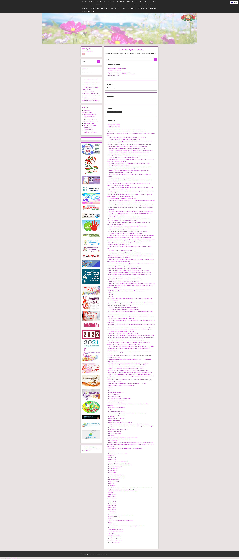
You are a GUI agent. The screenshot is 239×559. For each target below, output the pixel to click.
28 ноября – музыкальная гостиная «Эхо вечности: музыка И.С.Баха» (126, 341)
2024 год (110, 292)
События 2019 (112, 502)
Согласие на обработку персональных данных (120, 514)
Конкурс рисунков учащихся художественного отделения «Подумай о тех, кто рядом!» (131, 426)
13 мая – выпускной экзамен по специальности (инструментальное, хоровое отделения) (131, 200)
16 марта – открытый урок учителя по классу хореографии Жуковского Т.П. (128, 226)
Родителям (143, 1)
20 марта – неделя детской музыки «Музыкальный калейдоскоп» (125, 279)
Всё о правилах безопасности (116, 392)
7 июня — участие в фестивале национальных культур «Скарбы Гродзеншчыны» (129, 374)
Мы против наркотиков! (114, 433)
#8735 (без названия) (114, 124)
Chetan (8, 558)
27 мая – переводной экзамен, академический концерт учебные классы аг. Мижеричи (131, 335)
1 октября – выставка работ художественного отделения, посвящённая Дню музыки (130, 150)
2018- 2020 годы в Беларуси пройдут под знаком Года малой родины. (126, 291)
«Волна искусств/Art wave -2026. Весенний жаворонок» (122, 73)
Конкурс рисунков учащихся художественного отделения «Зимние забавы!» (128, 424)
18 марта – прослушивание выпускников (119, 244)
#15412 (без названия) (114, 128)
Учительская (111, 527)
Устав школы (111, 524)
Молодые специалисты (114, 70)
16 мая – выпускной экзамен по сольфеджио (120, 228)
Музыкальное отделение (114, 431)
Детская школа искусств (90, 447)
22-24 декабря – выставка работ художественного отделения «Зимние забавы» (129, 315)
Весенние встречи (88, 127)
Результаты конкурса (114, 481)
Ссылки (84, 5)
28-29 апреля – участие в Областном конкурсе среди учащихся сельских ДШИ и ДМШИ (131, 346)
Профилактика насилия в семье (116, 477)
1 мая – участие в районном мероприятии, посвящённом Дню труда (126, 148)
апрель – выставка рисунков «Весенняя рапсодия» (121, 385)
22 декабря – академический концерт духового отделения (123, 309)
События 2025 (112, 513)
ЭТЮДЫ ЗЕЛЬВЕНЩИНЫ (90, 132)
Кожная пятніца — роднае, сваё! (147, 8)
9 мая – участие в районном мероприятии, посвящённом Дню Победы (127, 383)
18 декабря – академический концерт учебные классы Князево (124, 242)
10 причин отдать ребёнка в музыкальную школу (121, 178)
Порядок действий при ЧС (115, 466)
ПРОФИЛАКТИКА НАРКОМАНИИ (116, 476)
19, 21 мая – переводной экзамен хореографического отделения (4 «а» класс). (128, 270)
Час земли (111, 533)
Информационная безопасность (116, 411)
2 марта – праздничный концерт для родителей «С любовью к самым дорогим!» (129, 272)
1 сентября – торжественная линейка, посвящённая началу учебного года (128, 155)
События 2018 (112, 500)
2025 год (110, 294)
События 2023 (112, 509)
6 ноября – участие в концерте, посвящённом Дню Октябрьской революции (128, 370)
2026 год (110, 296)
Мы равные (111, 435)
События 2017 (112, 498)
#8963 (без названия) (114, 126)
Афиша (91, 5)
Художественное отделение (115, 531)
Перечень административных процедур (119, 463)
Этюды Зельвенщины (114, 542)
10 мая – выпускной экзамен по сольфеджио (120, 172)
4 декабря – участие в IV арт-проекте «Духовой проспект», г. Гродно (126, 366)
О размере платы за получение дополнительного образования (125, 448)
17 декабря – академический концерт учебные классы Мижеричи (125, 233)
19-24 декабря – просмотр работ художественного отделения (124, 268)
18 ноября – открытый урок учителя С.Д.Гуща (120, 250)
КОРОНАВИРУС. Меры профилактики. (118, 429)
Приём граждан (112, 470)
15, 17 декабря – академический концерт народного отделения (125, 217)
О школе (91, 1)
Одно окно (99, 5)
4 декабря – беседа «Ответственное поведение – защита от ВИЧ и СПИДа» (127, 365)
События (152, 1)
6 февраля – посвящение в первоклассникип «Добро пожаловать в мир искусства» (130, 372)
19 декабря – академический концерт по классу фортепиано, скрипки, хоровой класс (130, 254)
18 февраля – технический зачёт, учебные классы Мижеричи (124, 252)
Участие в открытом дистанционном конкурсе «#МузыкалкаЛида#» (126, 526)
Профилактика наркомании (115, 474)
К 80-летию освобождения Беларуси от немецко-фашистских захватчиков (127, 413)
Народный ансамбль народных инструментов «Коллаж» (123, 437)
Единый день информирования (110, 8)
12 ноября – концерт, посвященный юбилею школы (122, 198)
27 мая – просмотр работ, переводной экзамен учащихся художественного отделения (131, 337)
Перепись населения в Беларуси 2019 (118, 461)
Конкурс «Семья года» (114, 420)
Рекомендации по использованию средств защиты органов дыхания (126, 130)
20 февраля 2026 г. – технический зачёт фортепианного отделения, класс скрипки (130, 289)
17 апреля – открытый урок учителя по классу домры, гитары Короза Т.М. (127, 231)
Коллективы (120, 1)
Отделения (111, 1)
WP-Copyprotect (14, 558)
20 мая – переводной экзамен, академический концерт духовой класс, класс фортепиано (131, 283)
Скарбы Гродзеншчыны (90, 125)
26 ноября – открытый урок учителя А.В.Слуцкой (121, 331)
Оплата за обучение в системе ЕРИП (117, 453)
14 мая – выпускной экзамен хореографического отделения (124, 202)
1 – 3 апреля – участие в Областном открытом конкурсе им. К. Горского (127, 137)
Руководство (101, 1)
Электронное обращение (114, 535)
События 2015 (112, 494)
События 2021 (112, 505)
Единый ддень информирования (117, 68)
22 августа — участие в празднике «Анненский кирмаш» (123, 307)
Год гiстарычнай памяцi (114, 396)
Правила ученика (113, 468)
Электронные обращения (115, 540)
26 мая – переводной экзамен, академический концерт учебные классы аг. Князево (130, 329)
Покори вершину (88, 129)
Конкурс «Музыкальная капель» (116, 418)
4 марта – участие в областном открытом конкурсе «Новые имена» (126, 368)
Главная (84, 1)
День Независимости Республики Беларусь (119, 72)
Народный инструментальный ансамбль (119, 439)
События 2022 (112, 507)
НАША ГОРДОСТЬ (131, 1)
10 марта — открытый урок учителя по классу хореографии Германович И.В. (128, 170)
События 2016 (112, 496)
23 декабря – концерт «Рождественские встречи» (121, 318)
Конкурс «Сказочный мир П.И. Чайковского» (120, 422)
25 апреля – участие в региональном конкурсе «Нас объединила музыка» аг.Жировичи (131, 328)
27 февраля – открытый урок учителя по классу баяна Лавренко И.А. (126, 339)
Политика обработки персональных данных (120, 465)
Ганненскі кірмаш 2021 (114, 394)
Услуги (110, 522)
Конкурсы (84, 8)
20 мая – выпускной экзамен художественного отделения (123, 281)
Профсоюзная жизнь (112, 5)
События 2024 (112, 511)
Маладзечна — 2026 (113, 75)
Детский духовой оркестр (115, 402)
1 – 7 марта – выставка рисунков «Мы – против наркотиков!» (124, 139)
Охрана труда (95, 8)
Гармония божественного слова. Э (114, 112)
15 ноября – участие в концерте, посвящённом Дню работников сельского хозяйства (130, 211)
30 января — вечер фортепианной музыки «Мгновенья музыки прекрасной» (128, 363)
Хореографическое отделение (116, 529)
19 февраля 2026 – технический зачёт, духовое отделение (123, 267)
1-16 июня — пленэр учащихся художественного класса (123, 157)
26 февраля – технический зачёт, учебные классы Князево (123, 333)
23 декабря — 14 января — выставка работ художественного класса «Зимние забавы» (131, 316)
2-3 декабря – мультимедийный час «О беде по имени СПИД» (124, 278)
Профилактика (131, 8)
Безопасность (124, 5)
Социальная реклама (88, 11)
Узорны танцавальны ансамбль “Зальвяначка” (120, 520)
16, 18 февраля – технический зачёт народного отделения (123, 230)
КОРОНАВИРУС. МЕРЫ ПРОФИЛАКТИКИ (142, 5)
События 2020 (112, 503)
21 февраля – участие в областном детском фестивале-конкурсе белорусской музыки (130, 302)
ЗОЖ (124, 8)
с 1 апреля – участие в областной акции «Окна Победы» (123, 490)
